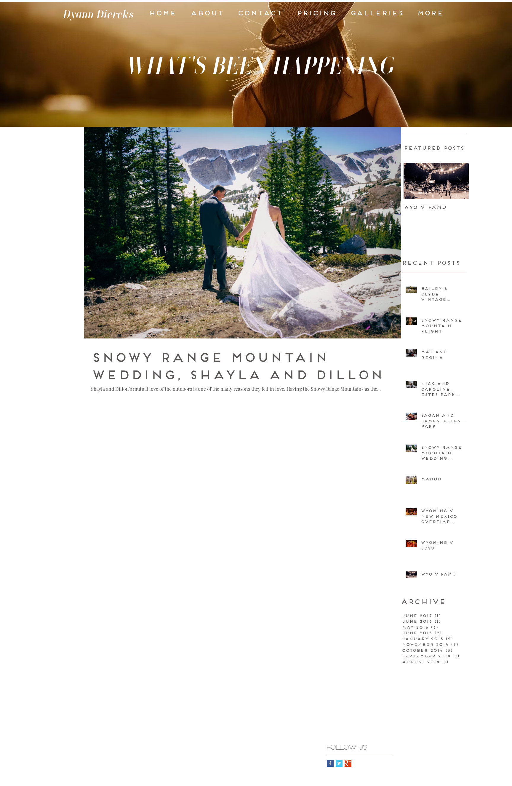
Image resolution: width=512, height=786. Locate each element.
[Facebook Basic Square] (330, 763)
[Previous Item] (413, 181)
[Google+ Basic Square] (348, 763)
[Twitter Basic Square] (339, 763)
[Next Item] (459, 181)
